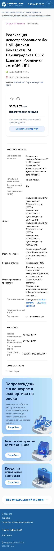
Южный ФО (19, 82)
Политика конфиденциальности (17, 522)
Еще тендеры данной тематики (27, 499)
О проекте (7, 514)
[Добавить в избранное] (11, 98)
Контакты (7, 535)
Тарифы (6, 518)
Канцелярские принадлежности (37, 16)
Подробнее (13, 427)
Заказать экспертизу (27, 129)
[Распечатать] (18, 98)
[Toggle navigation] (49, 4)
